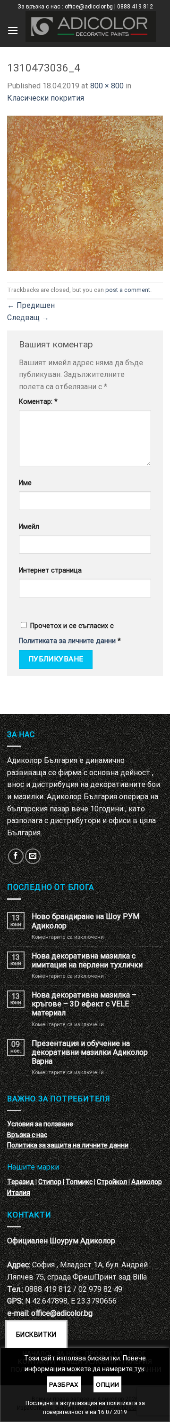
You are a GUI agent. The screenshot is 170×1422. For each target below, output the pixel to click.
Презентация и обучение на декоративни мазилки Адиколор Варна (90, 1052)
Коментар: (38, 402)
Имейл (29, 527)
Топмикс (79, 1182)
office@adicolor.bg (62, 1313)
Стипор (49, 1182)
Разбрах (64, 1384)
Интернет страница (50, 570)
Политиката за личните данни (67, 641)
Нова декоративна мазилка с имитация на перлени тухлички (87, 960)
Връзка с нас (27, 1135)
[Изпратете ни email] (33, 856)
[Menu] (12, 30)
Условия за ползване (40, 1124)
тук (139, 1369)
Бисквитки (36, 1334)
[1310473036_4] (85, 192)
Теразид (20, 1182)
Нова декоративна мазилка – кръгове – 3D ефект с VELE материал (84, 1003)
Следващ (28, 317)
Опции (107, 1384)
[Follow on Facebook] (16, 856)
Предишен (31, 305)
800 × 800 (107, 85)
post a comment (127, 289)
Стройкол (112, 1182)
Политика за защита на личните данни (67, 1145)
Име (25, 483)
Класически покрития (45, 98)
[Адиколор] (91, 26)
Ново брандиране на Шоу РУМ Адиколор (85, 921)
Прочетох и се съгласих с (70, 633)
